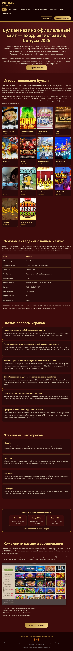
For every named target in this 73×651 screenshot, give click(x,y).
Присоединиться (62, 18)
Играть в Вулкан (36, 625)
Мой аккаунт (46, 18)
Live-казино (13, 9)
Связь (62, 9)
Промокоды (7, 13)
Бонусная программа (40, 9)
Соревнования (25, 9)
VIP (4, 9)
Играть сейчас (36, 68)
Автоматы (53, 9)
